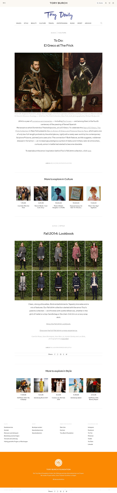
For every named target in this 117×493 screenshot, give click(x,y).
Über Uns (62, 427)
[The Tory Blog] (58, 16)
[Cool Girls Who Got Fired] (23, 193)
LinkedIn (90, 444)
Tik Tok (90, 433)
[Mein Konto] (106, 3)
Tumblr (90, 438)
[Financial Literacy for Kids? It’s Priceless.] (76, 193)
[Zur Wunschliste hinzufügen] (109, 3)
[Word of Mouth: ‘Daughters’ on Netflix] (58, 193)
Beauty (34, 23)
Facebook (91, 430)
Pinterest (91, 436)
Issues (18, 23)
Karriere (62, 430)
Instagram (91, 427)
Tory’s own (67, 121)
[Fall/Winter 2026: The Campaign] (23, 385)
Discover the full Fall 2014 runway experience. (58, 330)
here (89, 151)
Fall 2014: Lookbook (58, 233)
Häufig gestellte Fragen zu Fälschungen (16, 441)
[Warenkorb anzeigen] (113, 3)
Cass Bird (64, 339)
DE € (4, 3)
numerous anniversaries (42, 121)
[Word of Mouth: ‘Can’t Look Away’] (41, 193)
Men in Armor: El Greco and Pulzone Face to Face (67, 131)
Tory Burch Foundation (66, 433)
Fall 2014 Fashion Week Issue (59, 347)
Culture (42, 23)
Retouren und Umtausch (11, 433)
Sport (79, 23)
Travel (51, 23)
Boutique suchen (37, 427)
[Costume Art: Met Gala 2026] (58, 385)
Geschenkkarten (37, 433)
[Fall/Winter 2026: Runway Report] (93, 385)
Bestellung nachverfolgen (11, 436)
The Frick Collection (65, 163)
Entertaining (62, 23)
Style (26, 23)
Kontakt (6, 430)
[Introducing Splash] (76, 385)
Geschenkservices (37, 430)
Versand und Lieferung (11, 438)
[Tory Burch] (58, 3)
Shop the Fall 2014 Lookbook (58, 324)
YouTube (90, 441)
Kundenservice (8, 427)
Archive (88, 23)
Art (51, 163)
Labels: (48, 163)
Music (72, 23)
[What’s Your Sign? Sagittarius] (93, 193)
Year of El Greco (90, 128)
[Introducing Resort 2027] (41, 385)
